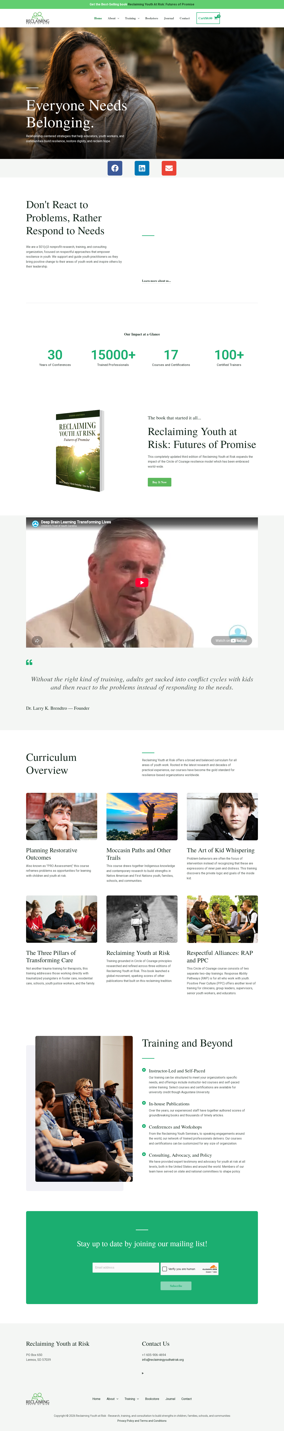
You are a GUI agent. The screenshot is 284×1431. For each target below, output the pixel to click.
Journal (169, 18)
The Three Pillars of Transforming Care (51, 956)
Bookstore (151, 18)
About (112, 18)
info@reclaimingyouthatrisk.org (163, 1360)
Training (130, 18)
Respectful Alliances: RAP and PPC (220, 956)
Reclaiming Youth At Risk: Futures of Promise (161, 4)
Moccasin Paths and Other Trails (138, 853)
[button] (117, 18)
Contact (185, 18)
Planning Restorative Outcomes (51, 853)
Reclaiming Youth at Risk (138, 952)
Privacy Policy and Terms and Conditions (142, 1420)
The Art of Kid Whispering (221, 850)
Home (98, 18)
